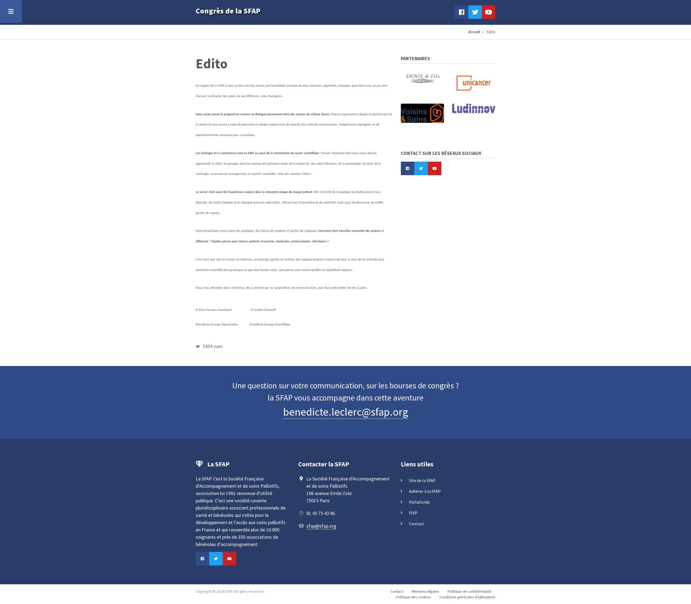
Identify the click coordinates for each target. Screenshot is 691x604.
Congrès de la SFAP (228, 11)
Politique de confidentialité (469, 591)
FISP (413, 512)
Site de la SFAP (422, 480)
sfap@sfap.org (321, 526)
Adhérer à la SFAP (425, 491)
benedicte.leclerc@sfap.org (345, 412)
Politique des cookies (413, 597)
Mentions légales (425, 591)
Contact (416, 523)
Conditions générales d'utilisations (467, 597)
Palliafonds (419, 502)
